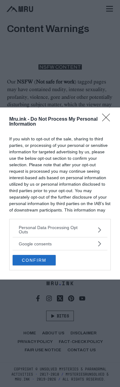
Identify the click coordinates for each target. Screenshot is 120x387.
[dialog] (60, 193)
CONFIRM (34, 260)
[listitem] (60, 229)
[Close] (108, 119)
